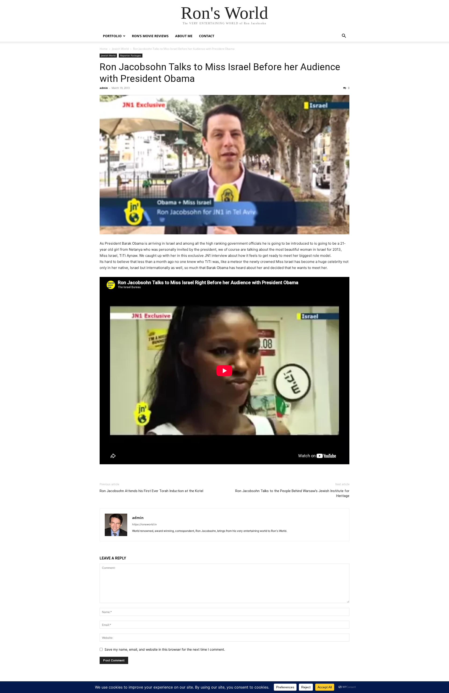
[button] (343, 36)
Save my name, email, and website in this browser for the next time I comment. (165, 649)
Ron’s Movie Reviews (150, 36)
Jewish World (120, 49)
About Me (183, 36)
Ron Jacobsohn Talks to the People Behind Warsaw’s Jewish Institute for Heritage (292, 493)
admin (104, 88)
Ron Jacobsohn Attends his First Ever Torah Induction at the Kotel (151, 491)
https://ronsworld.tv (144, 524)
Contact (206, 36)
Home (104, 49)
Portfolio (112, 36)
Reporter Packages (130, 55)
